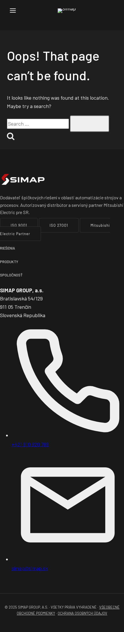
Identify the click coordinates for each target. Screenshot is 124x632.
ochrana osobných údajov (82, 613)
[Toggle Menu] (13, 10)
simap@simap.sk (30, 568)
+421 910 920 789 (30, 444)
